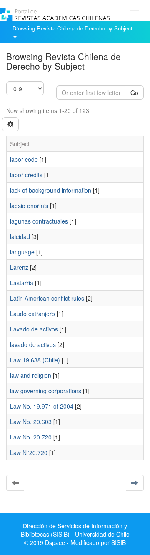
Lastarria (21, 283)
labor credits (26, 175)
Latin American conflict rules (47, 298)
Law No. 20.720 (31, 437)
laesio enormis (29, 205)
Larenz (19, 267)
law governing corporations (45, 391)
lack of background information (50, 190)
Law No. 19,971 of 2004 (41, 406)
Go (134, 92)
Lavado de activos (34, 329)
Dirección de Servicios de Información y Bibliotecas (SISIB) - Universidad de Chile (75, 530)
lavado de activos (33, 344)
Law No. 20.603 (31, 421)
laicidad (20, 236)
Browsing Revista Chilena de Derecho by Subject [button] (73, 28)
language (22, 252)
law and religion (30, 375)
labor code (24, 159)
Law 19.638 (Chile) (35, 360)
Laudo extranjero (32, 313)
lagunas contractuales (39, 221)
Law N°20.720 (29, 452)
